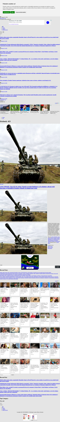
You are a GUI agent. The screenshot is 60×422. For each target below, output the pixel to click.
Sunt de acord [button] (6, 12)
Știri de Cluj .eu (3, 18)
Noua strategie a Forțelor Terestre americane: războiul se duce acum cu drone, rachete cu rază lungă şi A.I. (25, 80)
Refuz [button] (12, 12)
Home (3, 27)
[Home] (2, 26)
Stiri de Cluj (50, 246)
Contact (3, 28)
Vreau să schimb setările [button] (21, 12)
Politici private (5, 29)
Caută (1, 265)
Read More (50, 248)
